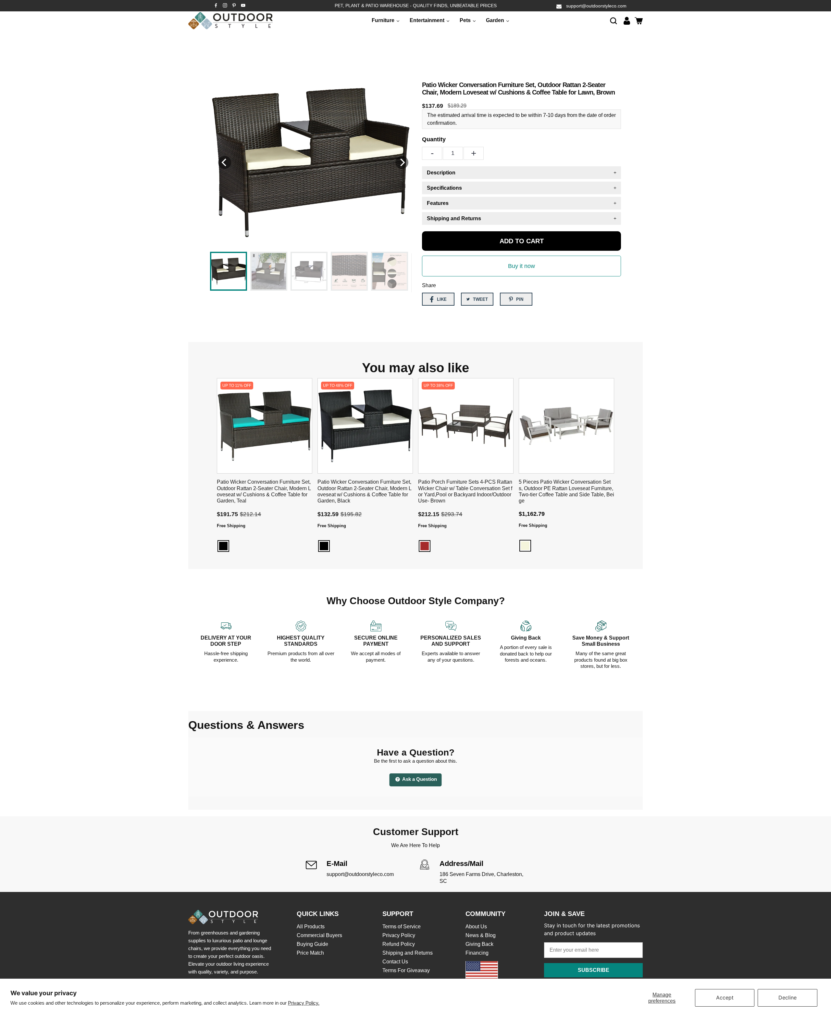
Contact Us (395, 961)
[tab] (521, 172)
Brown (424, 546)
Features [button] (438, 203)
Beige (525, 545)
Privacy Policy (398, 935)
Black (223, 546)
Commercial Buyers (319, 935)
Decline (787, 997)
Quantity (434, 139)
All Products (311, 926)
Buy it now (521, 266)
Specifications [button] (444, 188)
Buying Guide (312, 944)
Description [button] (441, 172)
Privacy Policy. (303, 1003)
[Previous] (224, 162)
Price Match (310, 953)
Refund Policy (398, 944)
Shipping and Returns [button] (454, 218)
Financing (477, 953)
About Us (476, 926)
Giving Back (479, 944)
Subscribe (593, 970)
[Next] (401, 162)
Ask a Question (419, 779)
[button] (613, 21)
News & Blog (480, 935)
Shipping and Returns (407, 953)
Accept (725, 997)
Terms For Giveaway (406, 970)
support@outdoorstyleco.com (596, 5)
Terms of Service (401, 926)
